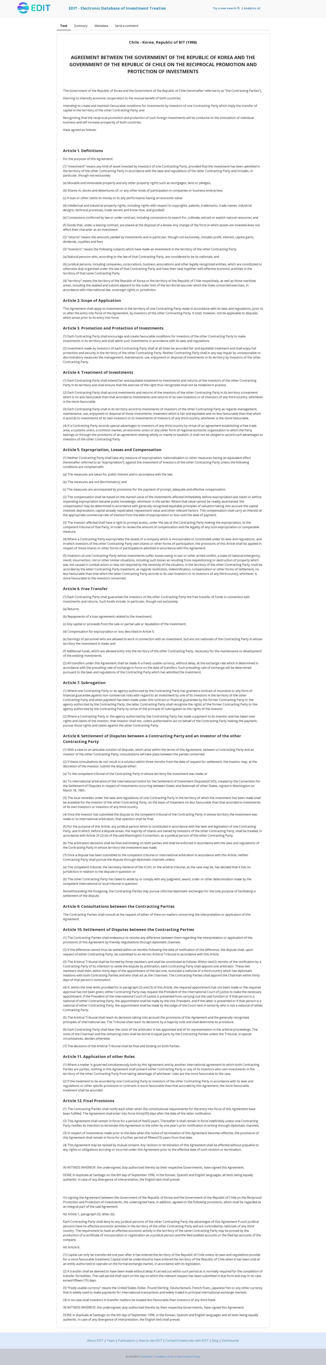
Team (111, 1340)
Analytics (250, 8)
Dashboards (230, 1340)
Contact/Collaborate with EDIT (187, 1340)
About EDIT (95, 1340)
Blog (215, 1340)
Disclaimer (147, 1356)
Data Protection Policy (188, 1356)
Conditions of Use (164, 1356)
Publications (126, 1340)
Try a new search (225, 8)
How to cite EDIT (150, 1340)
